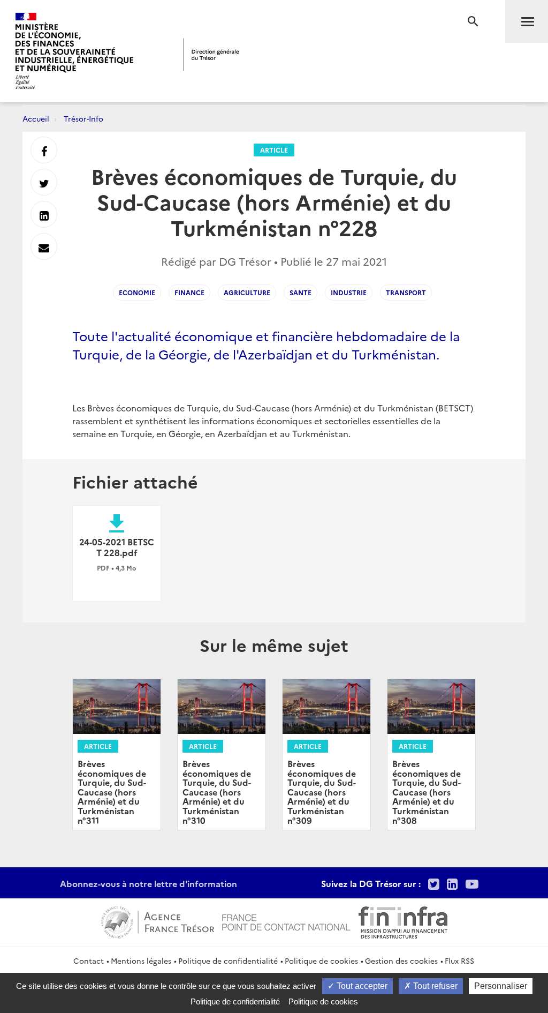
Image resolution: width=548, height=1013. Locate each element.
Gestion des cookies (401, 960)
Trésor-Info (83, 118)
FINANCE (189, 292)
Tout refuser (434, 986)
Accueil (35, 118)
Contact (88, 960)
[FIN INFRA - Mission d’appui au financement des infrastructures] (403, 921)
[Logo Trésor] (211, 54)
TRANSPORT (406, 292)
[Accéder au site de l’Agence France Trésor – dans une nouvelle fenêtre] (157, 921)
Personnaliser (500, 986)
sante (300, 292)
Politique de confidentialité (228, 960)
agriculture (247, 292)
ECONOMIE (137, 292)
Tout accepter (360, 986)
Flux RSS (459, 960)
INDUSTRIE (349, 292)
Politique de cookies (321, 960)
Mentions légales (141, 960)
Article (274, 149)
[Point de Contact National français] (286, 921)
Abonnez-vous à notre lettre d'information (148, 883)
